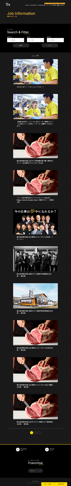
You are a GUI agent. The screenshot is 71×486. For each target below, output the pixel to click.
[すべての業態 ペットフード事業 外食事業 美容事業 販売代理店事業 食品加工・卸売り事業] (35, 40)
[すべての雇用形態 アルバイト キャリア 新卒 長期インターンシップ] (15, 40)
